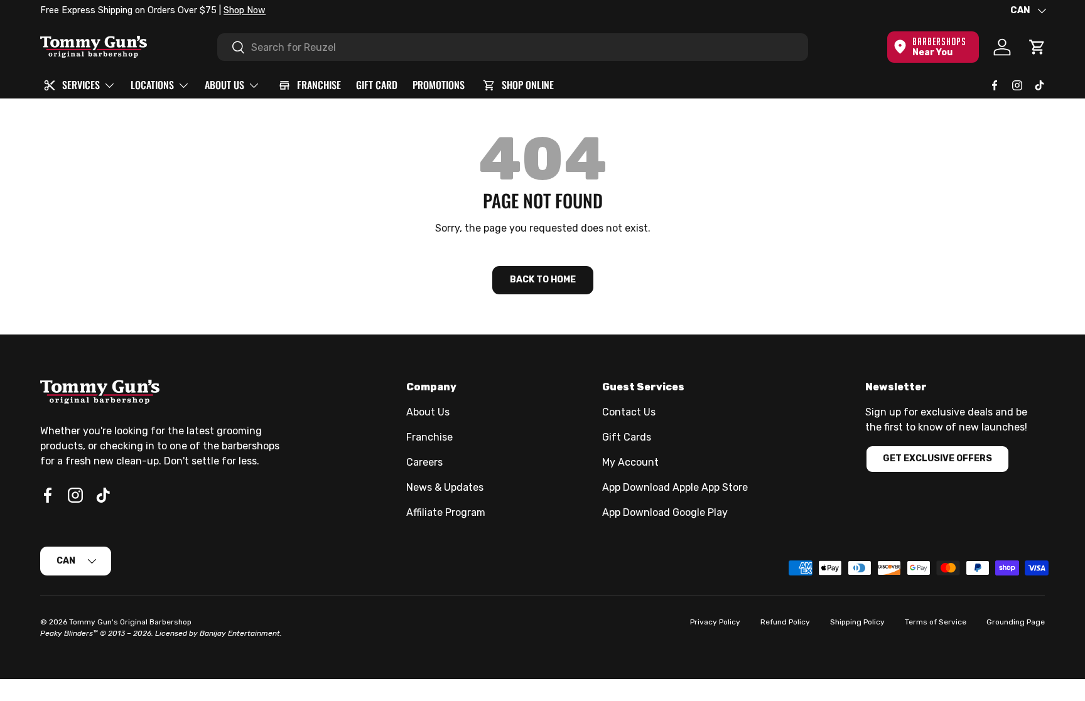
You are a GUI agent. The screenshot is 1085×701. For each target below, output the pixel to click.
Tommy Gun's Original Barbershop (130, 622)
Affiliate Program (445, 512)
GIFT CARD (376, 84)
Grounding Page (1015, 622)
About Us (428, 412)
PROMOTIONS (439, 84)
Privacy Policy (715, 622)
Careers (424, 462)
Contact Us (629, 412)
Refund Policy (785, 622)
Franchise (429, 437)
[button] (1037, 47)
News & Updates (444, 487)
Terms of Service (935, 622)
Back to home (543, 279)
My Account (630, 462)
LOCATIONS (152, 84)
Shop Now (245, 10)
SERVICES (81, 84)
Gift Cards (626, 437)
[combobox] (512, 47)
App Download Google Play (665, 512)
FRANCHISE (319, 84)
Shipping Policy (857, 622)
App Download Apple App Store (675, 487)
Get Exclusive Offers (937, 458)
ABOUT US (224, 84)
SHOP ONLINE (528, 84)
